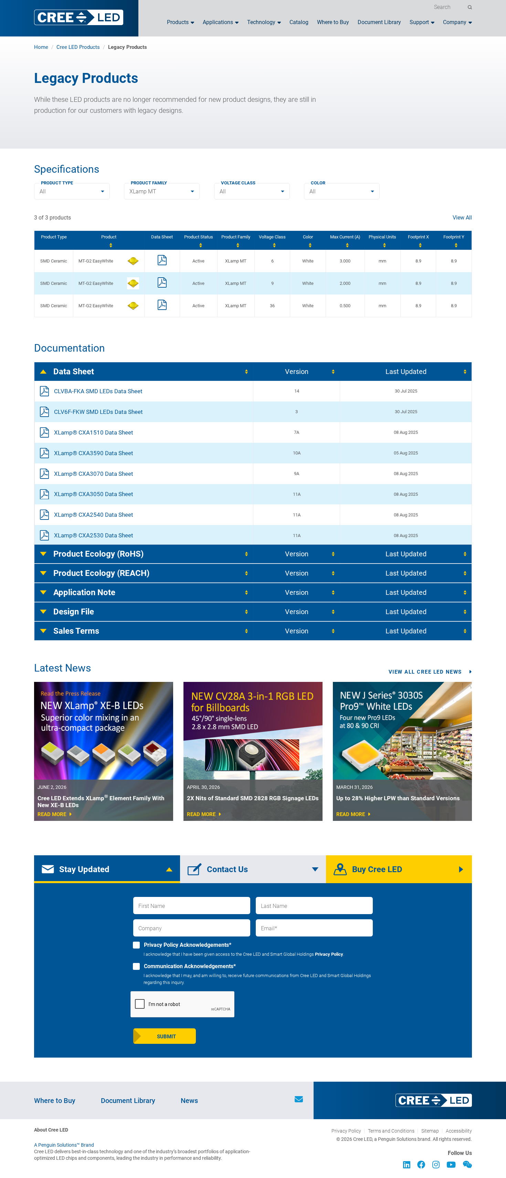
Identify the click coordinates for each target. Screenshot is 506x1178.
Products (178, 22)
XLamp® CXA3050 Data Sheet (93, 494)
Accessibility (459, 1131)
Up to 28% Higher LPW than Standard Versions (398, 798)
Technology (261, 22)
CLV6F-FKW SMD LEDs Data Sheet (98, 411)
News (189, 1100)
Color (318, 182)
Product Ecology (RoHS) (98, 554)
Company (454, 22)
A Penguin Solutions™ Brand (64, 1145)
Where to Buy (333, 22)
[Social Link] (406, 1165)
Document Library (379, 22)
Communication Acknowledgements (189, 966)
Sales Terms (76, 631)
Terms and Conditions (391, 1131)
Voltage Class (238, 182)
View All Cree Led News (425, 672)
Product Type (57, 182)
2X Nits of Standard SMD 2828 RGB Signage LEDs (253, 798)
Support (419, 22)
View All (462, 217)
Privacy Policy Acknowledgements (187, 945)
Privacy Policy (329, 954)
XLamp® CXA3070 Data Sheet (93, 473)
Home (41, 47)
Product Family (149, 182)
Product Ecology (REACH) (101, 573)
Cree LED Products (78, 47)
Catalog (298, 22)
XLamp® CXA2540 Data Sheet (93, 514)
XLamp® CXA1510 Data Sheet (93, 432)
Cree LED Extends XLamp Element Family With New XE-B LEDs (101, 801)
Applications (218, 22)
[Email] (299, 1100)
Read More (52, 814)
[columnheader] (108, 240)
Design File (73, 612)
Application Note (84, 592)
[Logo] (79, 17)
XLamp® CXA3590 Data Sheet (93, 453)
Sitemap (430, 1131)
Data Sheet (73, 371)
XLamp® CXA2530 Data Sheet (93, 535)
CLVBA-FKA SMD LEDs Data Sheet (98, 391)
